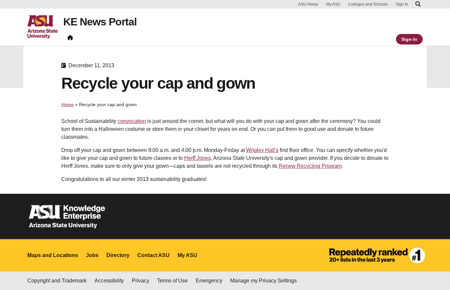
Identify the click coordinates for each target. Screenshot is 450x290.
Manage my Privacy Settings (263, 280)
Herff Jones (197, 158)
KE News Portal (100, 21)
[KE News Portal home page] (70, 39)
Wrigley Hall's (262, 150)
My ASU (333, 4)
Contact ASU (153, 255)
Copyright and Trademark (57, 280)
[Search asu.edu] (418, 4)
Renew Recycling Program (310, 166)
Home (67, 104)
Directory (117, 255)
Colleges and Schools (368, 4)
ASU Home (308, 4)
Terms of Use (172, 280)
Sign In (402, 4)
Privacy (140, 280)
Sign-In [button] (409, 39)
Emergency (209, 280)
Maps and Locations (52, 255)
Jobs (92, 255)
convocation (132, 121)
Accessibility (109, 280)
